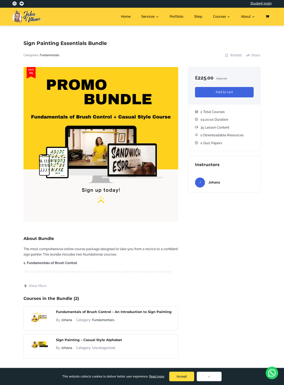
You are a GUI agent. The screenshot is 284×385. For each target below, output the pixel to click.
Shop (198, 17)
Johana (66, 320)
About (246, 17)
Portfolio (176, 17)
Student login (261, 3)
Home (126, 17)
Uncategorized (103, 348)
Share (255, 55)
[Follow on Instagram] (14, 3)
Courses (219, 17)
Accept (182, 376)
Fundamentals (49, 55)
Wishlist (236, 55)
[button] (272, 373)
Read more (156, 376)
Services (148, 17)
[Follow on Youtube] (22, 3)
